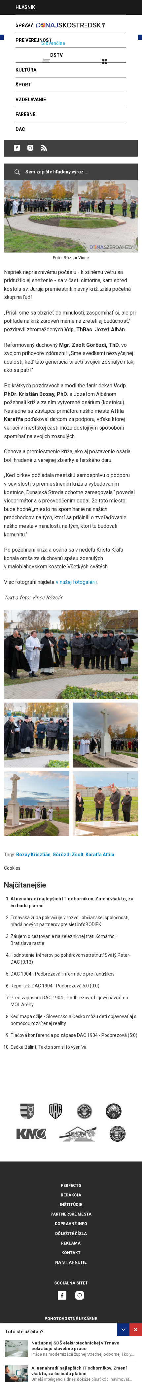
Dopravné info (71, 1223)
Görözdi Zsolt (68, 854)
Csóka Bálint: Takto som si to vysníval (49, 1047)
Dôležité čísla (71, 1233)
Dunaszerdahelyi (17, 148)
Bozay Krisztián (33, 854)
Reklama (71, 1243)
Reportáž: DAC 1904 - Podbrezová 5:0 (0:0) (55, 985)
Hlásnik (25, 7)
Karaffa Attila (100, 854)
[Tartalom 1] (71, 654)
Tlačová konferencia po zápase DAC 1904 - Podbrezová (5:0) (74, 1035)
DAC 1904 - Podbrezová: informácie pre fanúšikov (63, 974)
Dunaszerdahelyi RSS (44, 148)
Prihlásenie (126, 58)
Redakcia (71, 1195)
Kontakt (71, 1253)
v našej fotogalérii (76, 582)
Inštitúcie (71, 1204)
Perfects (71, 1185)
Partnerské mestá (71, 1214)
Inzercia (26, 22)
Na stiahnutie (71, 1262)
